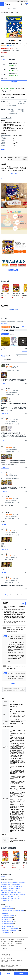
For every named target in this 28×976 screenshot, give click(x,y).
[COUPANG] (5, 955)
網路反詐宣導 (11, 945)
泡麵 (12, 12)
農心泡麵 (10, 882)
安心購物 (3, 943)
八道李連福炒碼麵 (4, 894)
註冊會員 (21, 1)
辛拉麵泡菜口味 (4, 888)
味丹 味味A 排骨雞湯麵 (6, 932)
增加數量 (2, 117)
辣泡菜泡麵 (17, 896)
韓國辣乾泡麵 (17, 888)
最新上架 (8, 356)
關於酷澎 (3, 939)
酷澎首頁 (3, 12)
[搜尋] (25, 8)
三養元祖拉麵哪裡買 (5, 892)
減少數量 (10, 117)
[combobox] (21, 355)
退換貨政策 (3, 941)
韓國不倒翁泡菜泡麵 (5, 898)
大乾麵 (2, 896)
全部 (2, 8)
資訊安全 (8, 943)
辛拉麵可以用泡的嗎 (5, 900)
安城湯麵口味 (4, 884)
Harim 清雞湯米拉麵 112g (7, 919)
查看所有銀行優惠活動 (11, 113)
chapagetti (15, 882)
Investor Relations (10, 939)
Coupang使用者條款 (20, 939)
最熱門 (3, 356)
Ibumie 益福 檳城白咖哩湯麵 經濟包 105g (10, 930)
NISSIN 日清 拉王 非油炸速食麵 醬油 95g (10, 928)
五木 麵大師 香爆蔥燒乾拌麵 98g (8, 926)
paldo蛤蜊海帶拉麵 (9, 896)
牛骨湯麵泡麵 (4, 890)
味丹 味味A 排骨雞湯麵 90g (7, 921)
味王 (9, 884)
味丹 (12, 900)
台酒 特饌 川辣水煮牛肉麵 (7, 925)
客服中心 (25, 1)
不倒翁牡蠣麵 (13, 892)
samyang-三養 (12, 886)
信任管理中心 (10, 941)
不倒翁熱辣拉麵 (22, 882)
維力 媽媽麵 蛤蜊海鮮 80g (7, 908)
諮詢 (23, 603)
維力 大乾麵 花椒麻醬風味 (7, 923)
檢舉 (22, 689)
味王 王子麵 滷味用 (6, 906)
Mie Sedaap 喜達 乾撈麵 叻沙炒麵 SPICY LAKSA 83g (13, 910)
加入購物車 (7, 973)
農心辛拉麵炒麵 (4, 886)
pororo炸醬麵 (4, 882)
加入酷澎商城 (3, 945)
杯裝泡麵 (3, 876)
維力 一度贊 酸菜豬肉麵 (7, 917)
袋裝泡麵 (16, 12)
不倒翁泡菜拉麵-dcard (15, 884)
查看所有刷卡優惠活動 (11, 105)
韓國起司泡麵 (13, 898)
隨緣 (19, 898)
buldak (9, 890)
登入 (18, 1)
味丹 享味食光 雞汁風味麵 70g (8, 915)
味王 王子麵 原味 (5, 913)
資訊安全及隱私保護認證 (17, 943)
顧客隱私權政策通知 (19, 941)
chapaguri (14, 890)
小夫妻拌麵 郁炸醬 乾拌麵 (7, 912)
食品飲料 (8, 12)
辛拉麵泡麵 (11, 888)
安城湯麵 (19, 892)
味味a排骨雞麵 (19, 886)
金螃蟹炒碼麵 (22, 894)
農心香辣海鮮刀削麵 (14, 894)
